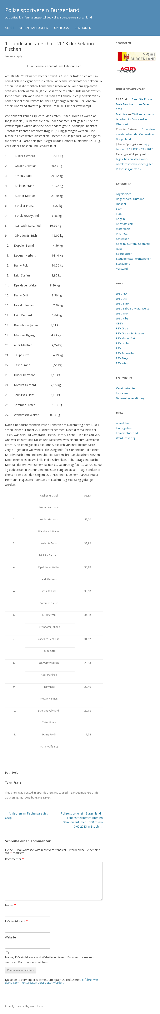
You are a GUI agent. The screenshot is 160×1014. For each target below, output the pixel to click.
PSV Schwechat (125, 353)
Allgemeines (123, 194)
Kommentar (14, 859)
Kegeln (120, 219)
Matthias (121, 114)
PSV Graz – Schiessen (130, 333)
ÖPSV (119, 323)
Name (10, 905)
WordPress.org (125, 438)
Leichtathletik (124, 224)
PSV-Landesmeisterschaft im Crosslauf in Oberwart (135, 119)
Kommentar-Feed (127, 433)
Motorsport (123, 229)
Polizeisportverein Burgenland (42, 10)
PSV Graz (122, 328)
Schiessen (122, 239)
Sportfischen (44, 792)
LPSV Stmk (122, 303)
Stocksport (123, 263)
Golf (118, 209)
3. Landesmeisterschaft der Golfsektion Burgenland (135, 134)
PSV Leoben (123, 343)
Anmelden (122, 423)
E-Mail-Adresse (16, 921)
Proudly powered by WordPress (24, 1006)
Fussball (121, 204)
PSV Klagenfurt (125, 338)
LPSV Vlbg (122, 318)
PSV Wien (122, 363)
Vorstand (122, 268)
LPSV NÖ (121, 293)
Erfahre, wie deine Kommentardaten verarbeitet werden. (51, 981)
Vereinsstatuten (126, 388)
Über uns (61, 28)
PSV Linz (121, 348)
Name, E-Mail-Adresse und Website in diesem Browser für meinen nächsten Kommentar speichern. (49, 959)
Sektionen (83, 28)
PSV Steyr (122, 358)
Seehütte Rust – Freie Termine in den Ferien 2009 (134, 104)
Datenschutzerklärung (130, 398)
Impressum (123, 393)
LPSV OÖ (121, 298)
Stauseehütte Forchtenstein (133, 259)
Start (9, 28)
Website (10, 937)
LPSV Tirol (122, 313)
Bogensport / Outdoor (130, 199)
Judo (119, 214)
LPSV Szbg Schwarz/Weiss (132, 308)
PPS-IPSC (122, 234)
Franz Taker (42, 797)
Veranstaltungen (33, 28)
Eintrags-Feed (124, 428)
